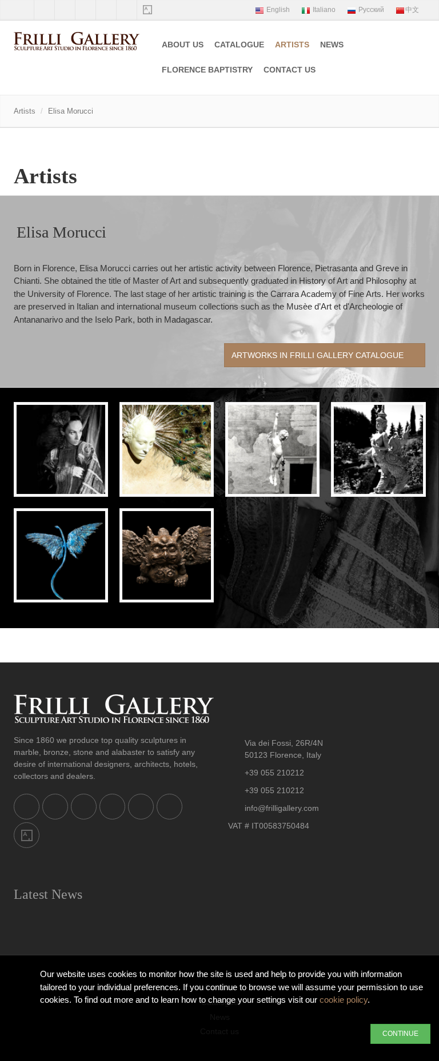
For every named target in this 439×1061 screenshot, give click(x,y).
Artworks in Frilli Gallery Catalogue (319, 355)
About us (182, 44)
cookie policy (344, 999)
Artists (292, 44)
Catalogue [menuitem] (239, 44)
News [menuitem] (332, 44)
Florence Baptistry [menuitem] (207, 69)
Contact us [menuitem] (290, 69)
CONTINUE (400, 1034)
